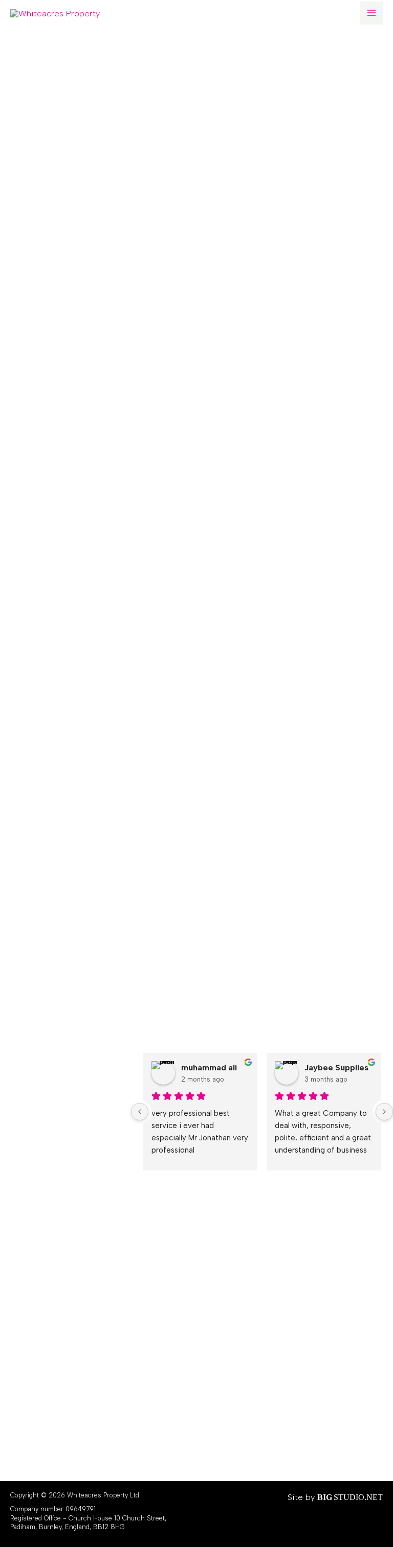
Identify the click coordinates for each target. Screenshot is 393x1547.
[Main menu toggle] (371, 13)
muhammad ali (209, 1067)
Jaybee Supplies (336, 1067)
